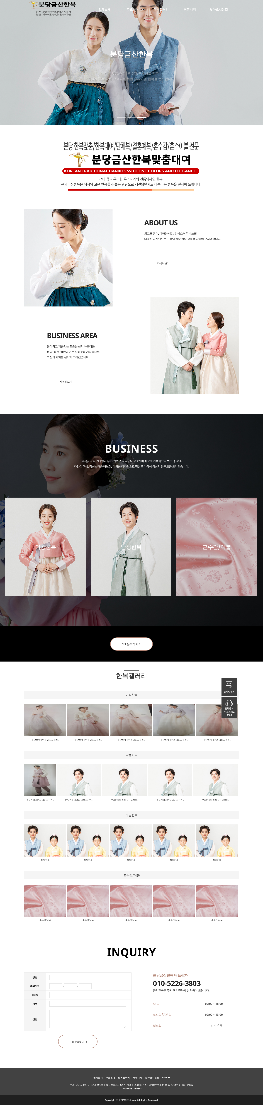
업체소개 (104, 9)
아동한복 (45, 860)
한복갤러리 (161, 9)
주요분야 (133, 9)
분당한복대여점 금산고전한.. (45, 740)
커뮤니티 (190, 9)
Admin (166, 1077)
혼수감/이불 (45, 920)
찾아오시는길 (219, 9)
